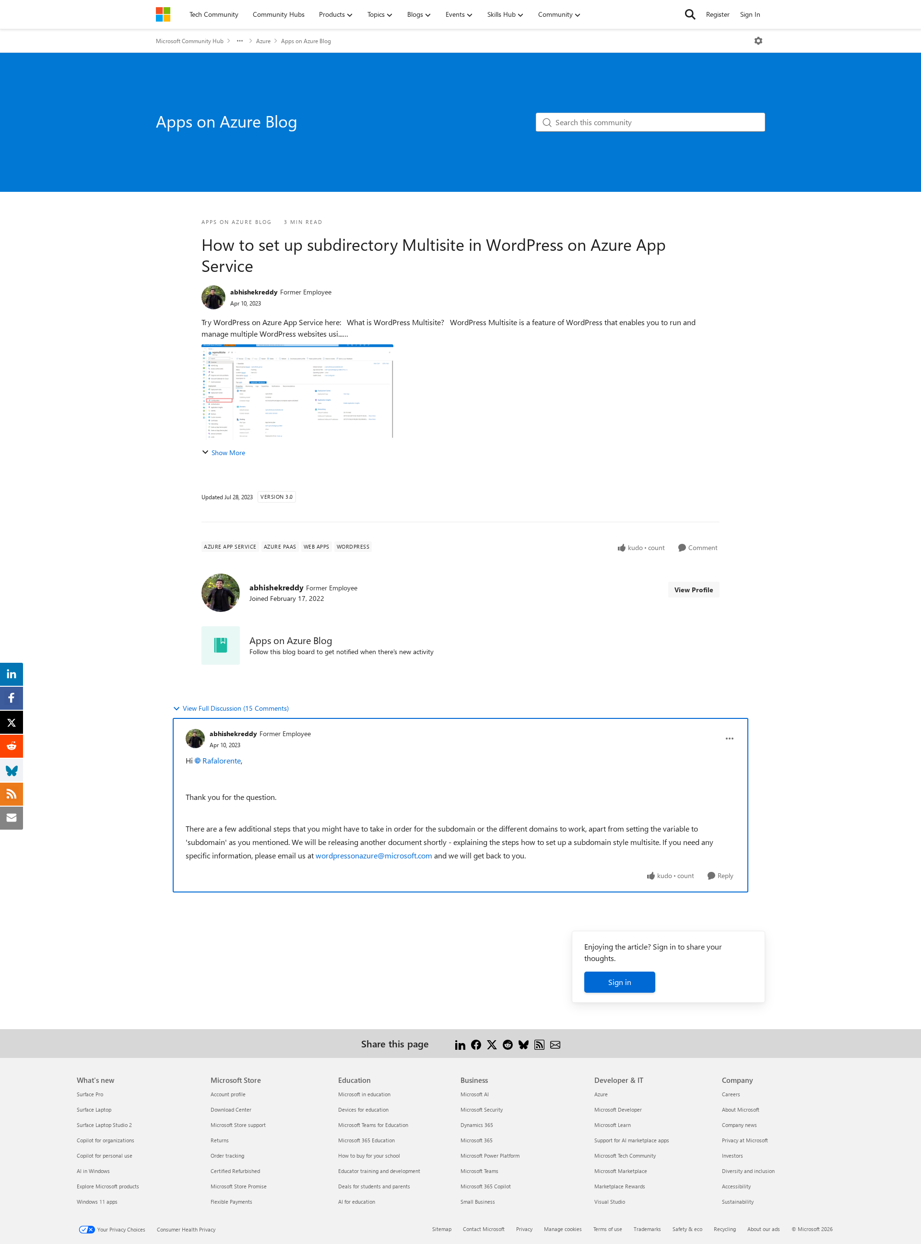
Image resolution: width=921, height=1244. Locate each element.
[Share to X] (492, 1043)
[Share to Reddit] (508, 1043)
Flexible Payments (231, 1201)
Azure (263, 41)
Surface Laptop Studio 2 (104, 1124)
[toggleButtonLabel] (758, 40)
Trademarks (647, 1228)
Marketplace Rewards (619, 1186)
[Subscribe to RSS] (539, 1043)
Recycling (725, 1228)
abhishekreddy (254, 291)
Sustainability (738, 1201)
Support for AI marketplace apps (631, 1140)
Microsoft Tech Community (625, 1155)
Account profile (228, 1094)
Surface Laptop (94, 1109)
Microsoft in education (364, 1094)
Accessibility (736, 1186)
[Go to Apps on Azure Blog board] (220, 645)
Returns (220, 1140)
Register (718, 14)
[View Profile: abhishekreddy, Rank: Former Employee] (213, 297)
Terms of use (607, 1228)
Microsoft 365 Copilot (485, 1186)
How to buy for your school (369, 1155)
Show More (228, 452)
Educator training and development (379, 1170)
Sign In (750, 14)
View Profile (693, 589)
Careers (731, 1094)
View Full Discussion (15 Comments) (236, 708)
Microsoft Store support (238, 1124)
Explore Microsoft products (108, 1186)
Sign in (619, 982)
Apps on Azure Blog (306, 41)
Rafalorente (221, 760)
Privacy (524, 1228)
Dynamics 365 (476, 1124)
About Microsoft (740, 1109)
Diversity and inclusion (748, 1170)
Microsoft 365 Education (366, 1140)
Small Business (477, 1201)
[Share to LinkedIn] (460, 1043)
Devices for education (363, 1109)
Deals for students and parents (374, 1186)
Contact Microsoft (484, 1228)
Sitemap (441, 1228)
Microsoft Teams (479, 1170)
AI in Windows (93, 1170)
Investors (732, 1155)
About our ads (763, 1228)
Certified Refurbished (235, 1170)
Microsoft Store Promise (239, 1186)
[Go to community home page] (163, 14)
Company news (739, 1124)
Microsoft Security (481, 1109)
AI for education (356, 1201)
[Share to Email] (555, 1043)
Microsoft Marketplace (620, 1170)
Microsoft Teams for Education (373, 1124)
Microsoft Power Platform (490, 1155)
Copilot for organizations (105, 1140)
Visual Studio (609, 1201)
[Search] (690, 14)
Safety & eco (687, 1228)
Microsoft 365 (476, 1140)
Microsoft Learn (612, 1124)
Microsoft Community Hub (190, 41)
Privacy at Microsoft (745, 1140)
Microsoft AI (474, 1094)
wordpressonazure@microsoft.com (374, 855)
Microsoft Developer (618, 1109)
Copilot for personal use (104, 1155)
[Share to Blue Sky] (524, 1043)
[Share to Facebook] (476, 1043)
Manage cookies (563, 1228)
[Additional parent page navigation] (240, 40)
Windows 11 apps (97, 1201)
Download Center (231, 1109)
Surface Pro (90, 1094)
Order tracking (227, 1155)
